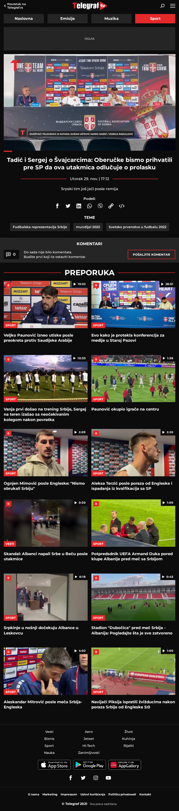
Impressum (69, 794)
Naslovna (24, 18)
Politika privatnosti (122, 794)
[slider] (90, 151)
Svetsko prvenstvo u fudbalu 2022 (137, 227)
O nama (33, 794)
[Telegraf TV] (108, 778)
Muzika (111, 18)
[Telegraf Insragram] (95, 778)
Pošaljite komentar (151, 254)
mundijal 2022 (88, 227)
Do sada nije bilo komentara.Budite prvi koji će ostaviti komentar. (55, 254)
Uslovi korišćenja (92, 794)
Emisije (67, 18)
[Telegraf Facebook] (70, 778)
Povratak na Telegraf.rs (16, 5)
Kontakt (145, 794)
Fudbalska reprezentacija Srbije (40, 227)
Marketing (49, 794)
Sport (155, 18)
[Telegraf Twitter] (83, 778)
